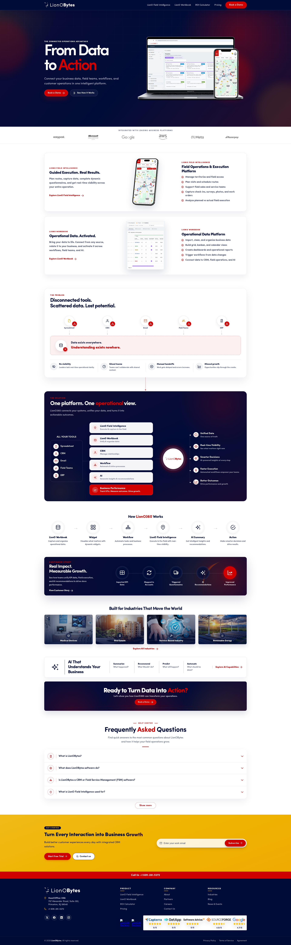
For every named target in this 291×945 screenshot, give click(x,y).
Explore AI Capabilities (227, 667)
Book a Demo (236, 5)
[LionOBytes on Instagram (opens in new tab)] (69, 917)
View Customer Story (59, 591)
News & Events (215, 904)
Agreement (242, 941)
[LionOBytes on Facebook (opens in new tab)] (54, 917)
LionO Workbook (183, 5)
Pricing (217, 5)
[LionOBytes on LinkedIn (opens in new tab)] (61, 917)
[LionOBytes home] (62, 890)
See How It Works (85, 93)
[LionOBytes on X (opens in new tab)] (47, 917)
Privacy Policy (209, 941)
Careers (168, 904)
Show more (145, 805)
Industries (212, 895)
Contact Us (169, 909)
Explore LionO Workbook (61, 259)
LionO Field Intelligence (158, 5)
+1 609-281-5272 (150, 875)
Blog (210, 899)
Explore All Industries (143, 649)
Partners (168, 899)
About (167, 895)
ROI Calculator (202, 5)
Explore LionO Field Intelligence (64, 195)
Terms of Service (226, 941)
